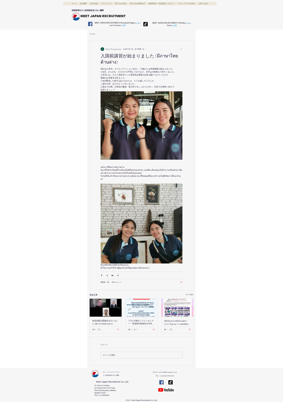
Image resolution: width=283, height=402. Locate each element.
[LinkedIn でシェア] (112, 275)
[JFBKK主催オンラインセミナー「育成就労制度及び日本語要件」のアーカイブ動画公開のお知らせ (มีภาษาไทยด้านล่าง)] (142, 308)
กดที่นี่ (123, 25)
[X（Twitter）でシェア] (107, 275)
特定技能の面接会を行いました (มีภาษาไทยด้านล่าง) (105, 322)
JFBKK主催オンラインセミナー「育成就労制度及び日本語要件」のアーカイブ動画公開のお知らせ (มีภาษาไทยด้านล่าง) (141, 322)
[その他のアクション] (181, 49)
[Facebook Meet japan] (90, 24)
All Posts (92, 34)
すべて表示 (189, 295)
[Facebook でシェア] (102, 275)
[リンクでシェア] (118, 275)
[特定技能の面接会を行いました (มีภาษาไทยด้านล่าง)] (106, 308)
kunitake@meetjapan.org (167, 372)
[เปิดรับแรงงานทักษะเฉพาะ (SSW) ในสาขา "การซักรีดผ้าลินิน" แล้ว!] (177, 308)
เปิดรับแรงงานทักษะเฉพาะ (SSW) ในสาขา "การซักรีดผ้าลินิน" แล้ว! (176, 323)
